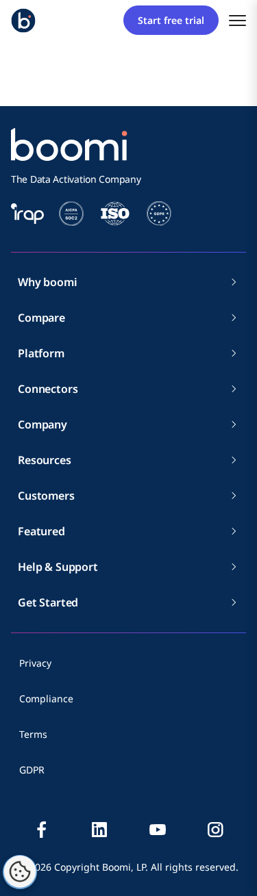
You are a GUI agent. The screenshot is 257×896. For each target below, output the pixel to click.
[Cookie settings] (20, 872)
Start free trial (171, 20)
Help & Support (58, 566)
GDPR (32, 769)
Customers (46, 495)
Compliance (46, 698)
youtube (157, 829)
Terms (33, 734)
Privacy (35, 662)
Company (42, 424)
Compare (41, 317)
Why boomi (47, 282)
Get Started (48, 602)
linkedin (99, 829)
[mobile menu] (237, 20)
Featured (41, 531)
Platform (41, 353)
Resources (44, 460)
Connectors (47, 388)
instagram (215, 829)
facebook (41, 829)
